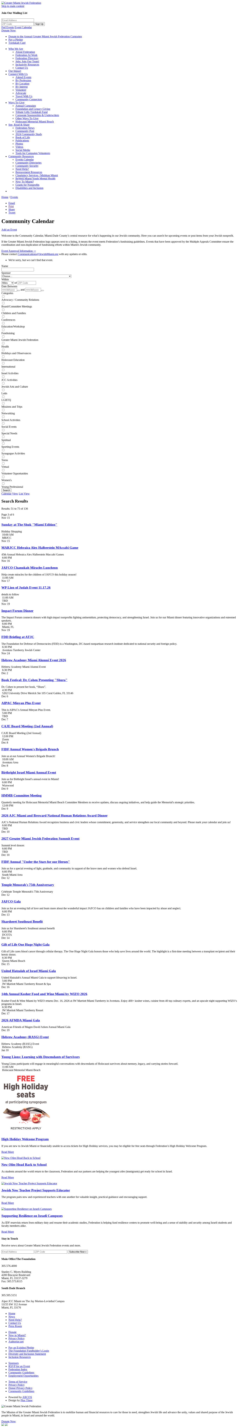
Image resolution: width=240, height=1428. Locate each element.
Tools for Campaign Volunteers (32, 153)
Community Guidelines (21, 1372)
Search (6, 490)
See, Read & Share (19, 124)
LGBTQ (6, 399)
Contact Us (21, 67)
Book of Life (22, 137)
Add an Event (9, 229)
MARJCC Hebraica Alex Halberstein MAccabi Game (39, 547)
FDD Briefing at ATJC (17, 637)
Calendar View (9, 493)
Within (5, 279)
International (8, 366)
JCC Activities (9, 379)
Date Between (9, 286)
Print (11, 206)
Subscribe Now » (77, 1251)
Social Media (22, 150)
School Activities (10, 420)
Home (4, 197)
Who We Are (15, 48)
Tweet (11, 212)
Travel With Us (23, 96)
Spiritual (6, 440)
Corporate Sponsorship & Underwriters (37, 115)
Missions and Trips (11, 406)
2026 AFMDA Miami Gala (20, 1020)
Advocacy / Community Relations (20, 299)
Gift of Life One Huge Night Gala (25, 944)
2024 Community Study (28, 134)
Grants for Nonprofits (27, 184)
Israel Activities (9, 373)
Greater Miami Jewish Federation (19, 339)
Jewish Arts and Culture (14, 386)
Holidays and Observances (16, 353)
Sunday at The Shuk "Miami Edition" (29, 524)
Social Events (9, 426)
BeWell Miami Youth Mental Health (35, 178)
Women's (6, 480)
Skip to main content (12, 6)
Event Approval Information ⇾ (18, 250)
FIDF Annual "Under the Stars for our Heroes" (35, 862)
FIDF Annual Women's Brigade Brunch (30, 749)
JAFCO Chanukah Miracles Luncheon (29, 568)
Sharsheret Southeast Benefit (22, 921)
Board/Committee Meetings (16, 306)
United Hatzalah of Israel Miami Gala (28, 971)
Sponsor (6, 272)
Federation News (24, 127)
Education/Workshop (13, 326)
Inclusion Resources (19, 1357)
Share (11, 209)
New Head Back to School (24, 1164)
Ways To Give (16, 102)
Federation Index (17, 1369)
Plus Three (27, 1400)
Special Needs (9, 433)
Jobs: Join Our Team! (27, 61)
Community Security (26, 165)
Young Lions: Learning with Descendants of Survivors (40, 1057)
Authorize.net (16, 1341)
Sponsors (13, 1363)
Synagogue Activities (13, 453)
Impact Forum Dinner (17, 611)
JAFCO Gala (11, 901)
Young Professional (12, 486)
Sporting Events (10, 446)
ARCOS (27, 1397)
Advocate (20, 93)
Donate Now (8, 30)
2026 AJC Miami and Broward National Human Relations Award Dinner (54, 815)
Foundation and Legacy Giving (32, 108)
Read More (7, 1151)
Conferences (8, 319)
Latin (4, 393)
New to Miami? (17, 1335)
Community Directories (28, 162)
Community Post (24, 131)
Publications (22, 140)
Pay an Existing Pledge (21, 1347)
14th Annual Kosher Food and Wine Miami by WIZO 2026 (44, 994)
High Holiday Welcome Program (25, 1139)
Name (4, 266)
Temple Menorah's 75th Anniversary (27, 885)
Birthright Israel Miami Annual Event (28, 772)
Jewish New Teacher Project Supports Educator (35, 1190)
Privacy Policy (16, 1338)
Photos (19, 143)
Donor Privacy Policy (20, 1388)
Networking (8, 413)
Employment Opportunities (23, 1375)
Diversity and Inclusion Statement (27, 1353)
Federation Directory (26, 58)
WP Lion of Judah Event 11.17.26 (26, 587)
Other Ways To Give (26, 118)
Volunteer (20, 89)
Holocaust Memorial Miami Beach (34, 121)
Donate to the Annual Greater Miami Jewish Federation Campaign (45, 36)
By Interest (21, 86)
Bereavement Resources (28, 172)
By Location (22, 83)
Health (5, 346)
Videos (19, 146)
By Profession (23, 80)
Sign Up (39, 24)
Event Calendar (23, 27)
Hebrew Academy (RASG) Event (25, 1037)
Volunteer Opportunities (14, 473)
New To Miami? (24, 181)
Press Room (15, 1326)
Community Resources (21, 156)
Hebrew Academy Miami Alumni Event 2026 (33, 660)
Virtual (5, 466)
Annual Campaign (25, 105)
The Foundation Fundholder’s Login (28, 1350)
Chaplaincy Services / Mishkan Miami (36, 175)
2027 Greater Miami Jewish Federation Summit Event (40, 838)
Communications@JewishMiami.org (38, 254)
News (11, 1316)
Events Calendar (24, 159)
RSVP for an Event (19, 1366)
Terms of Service (17, 1381)
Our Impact (14, 70)
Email (11, 203)
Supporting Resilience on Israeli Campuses (32, 1216)
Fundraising (8, 333)
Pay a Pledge (15, 39)
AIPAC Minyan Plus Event (21, 703)
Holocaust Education (13, 359)
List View (24, 493)
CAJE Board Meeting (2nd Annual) (27, 726)
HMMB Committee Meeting (21, 795)
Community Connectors (28, 99)
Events (14, 197)
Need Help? (22, 169)
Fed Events (7, 27)
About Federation (25, 51)
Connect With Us (18, 74)
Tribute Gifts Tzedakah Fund (31, 112)
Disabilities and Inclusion (29, 187)
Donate (12, 1332)
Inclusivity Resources (27, 64)
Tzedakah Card (16, 42)
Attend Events (23, 77)
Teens (4, 460)
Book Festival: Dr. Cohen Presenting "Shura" (34, 680)
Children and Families (13, 313)
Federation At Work (26, 55)
